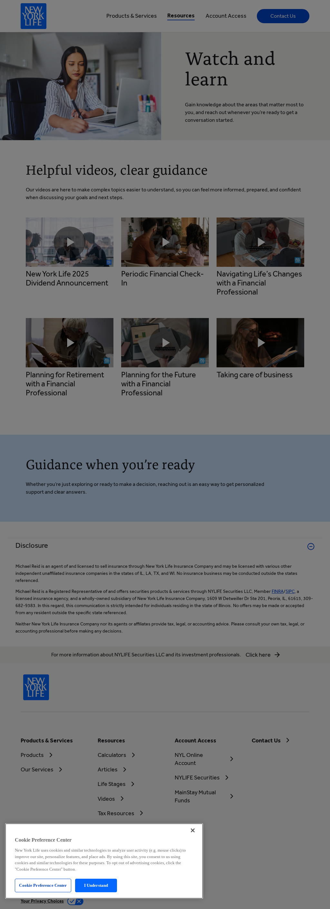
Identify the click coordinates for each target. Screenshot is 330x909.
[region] (104, 861)
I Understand (96, 885)
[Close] (193, 830)
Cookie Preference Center (43, 885)
